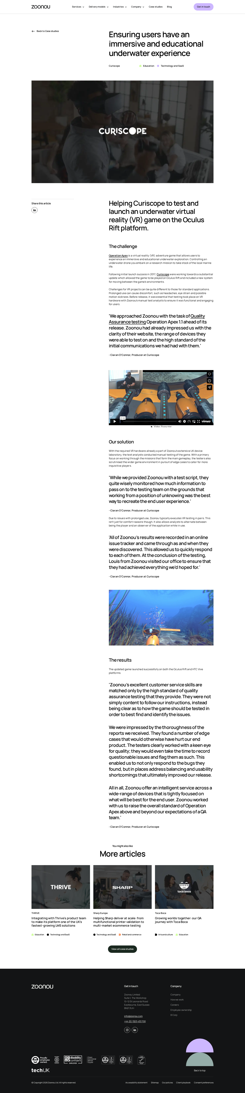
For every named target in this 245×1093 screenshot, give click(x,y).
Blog (169, 6)
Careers (174, 1004)
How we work (177, 999)
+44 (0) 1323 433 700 (135, 1021)
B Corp (173, 1014)
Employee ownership (181, 1009)
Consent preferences (204, 1082)
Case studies (155, 6)
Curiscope (163, 274)
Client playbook (183, 1082)
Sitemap (155, 1082)
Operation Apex (118, 255)
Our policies (167, 1082)
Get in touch (203, 6)
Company (175, 994)
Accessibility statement (137, 1082)
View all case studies (123, 948)
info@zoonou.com (133, 1016)
